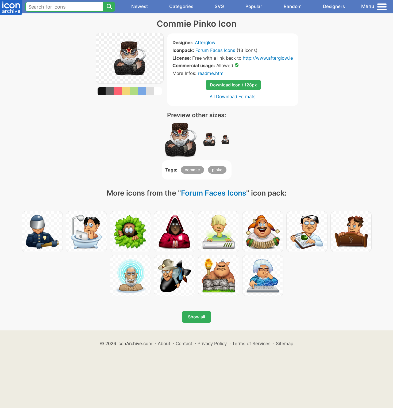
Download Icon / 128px (233, 84)
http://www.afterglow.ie (268, 58)
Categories (181, 6)
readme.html (211, 73)
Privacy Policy (212, 343)
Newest (139, 6)
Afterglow (205, 42)
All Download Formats (233, 96)
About (164, 343)
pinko (217, 169)
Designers (334, 6)
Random (293, 6)
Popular (253, 6)
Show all (196, 316)
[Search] (109, 7)
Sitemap (284, 343)
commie (192, 169)
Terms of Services (251, 343)
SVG (219, 6)
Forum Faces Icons (215, 50)
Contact (184, 343)
